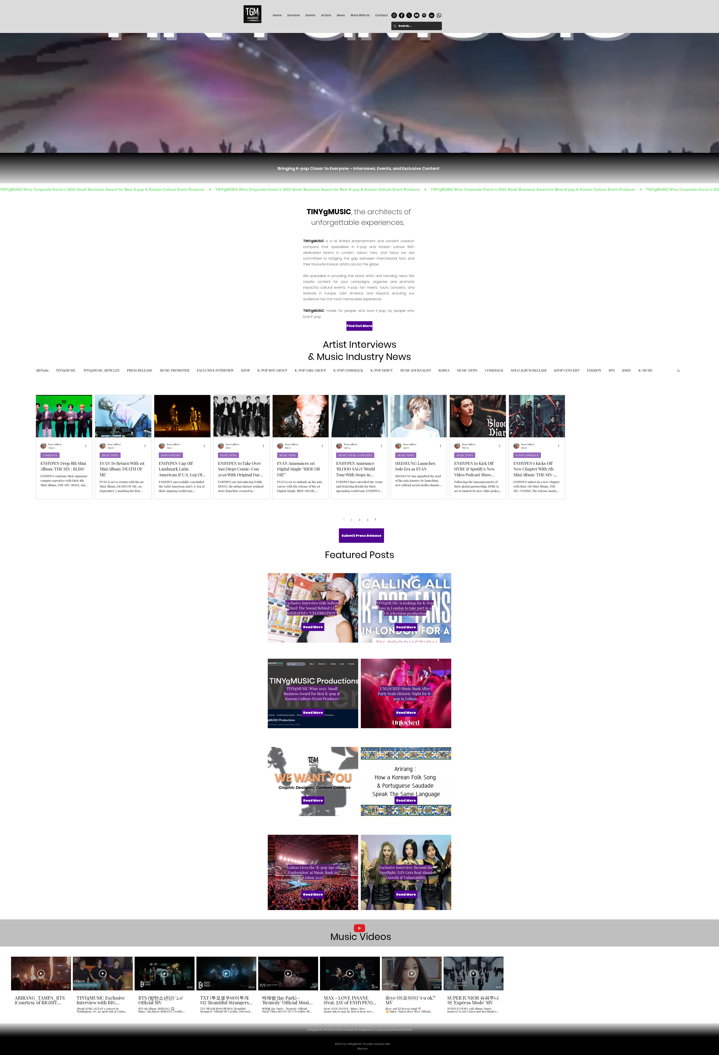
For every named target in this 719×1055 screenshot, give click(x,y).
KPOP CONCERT (567, 370)
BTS (612, 370)
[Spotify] (424, 15)
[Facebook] (401, 15)
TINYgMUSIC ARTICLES (101, 370)
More (642, 370)
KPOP (245, 370)
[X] (409, 15)
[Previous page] (343, 519)
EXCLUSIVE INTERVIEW (215, 370)
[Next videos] (509, 973)
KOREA (444, 370)
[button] (678, 371)
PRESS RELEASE (139, 370)
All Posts (42, 370)
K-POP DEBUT (382, 370)
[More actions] (87, 445)
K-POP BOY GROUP (272, 370)
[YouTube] (416, 15)
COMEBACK (494, 370)
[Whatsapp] (439, 15)
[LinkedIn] (431, 15)
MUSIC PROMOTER (174, 370)
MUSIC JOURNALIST (415, 370)
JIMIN (626, 370)
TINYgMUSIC (66, 370)
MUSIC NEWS (467, 370)
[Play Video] (41, 973)
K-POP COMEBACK (348, 370)
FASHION (594, 370)
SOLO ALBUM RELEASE (529, 370)
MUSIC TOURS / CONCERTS (355, 454)
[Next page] (375, 519)
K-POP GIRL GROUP (310, 370)
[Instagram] (394, 15)
